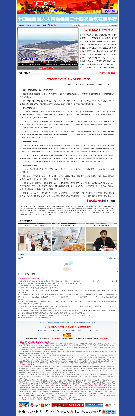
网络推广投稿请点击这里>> (108, 73)
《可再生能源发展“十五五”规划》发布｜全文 (98, 58)
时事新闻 (27, 73)
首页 (21, 73)
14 (72, 62)
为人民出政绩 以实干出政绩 (99, 30)
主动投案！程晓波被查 (102, 241)
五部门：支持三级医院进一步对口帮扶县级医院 (99, 38)
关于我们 (42, 323)
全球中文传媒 (34, 6)
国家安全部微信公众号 (94, 84)
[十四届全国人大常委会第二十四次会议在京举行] (67, 21)
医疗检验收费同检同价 (68, 241)
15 (75, 62)
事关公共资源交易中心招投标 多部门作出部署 (98, 67)
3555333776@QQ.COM (32, 25)
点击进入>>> (56, 25)
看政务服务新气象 (34, 241)
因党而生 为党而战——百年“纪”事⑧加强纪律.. (32, 64)
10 (61, 62)
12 (67, 62)
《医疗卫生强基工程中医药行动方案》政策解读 (99, 54)
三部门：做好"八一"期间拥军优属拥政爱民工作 (99, 61)
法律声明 (56, 323)
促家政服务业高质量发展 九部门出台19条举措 (98, 64)
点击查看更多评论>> (112, 258)
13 (70, 62)
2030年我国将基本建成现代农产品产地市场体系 (99, 35)
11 (64, 62)
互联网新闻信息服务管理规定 (50, 285)
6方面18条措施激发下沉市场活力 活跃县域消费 (98, 48)
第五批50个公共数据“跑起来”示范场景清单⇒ (98, 41)
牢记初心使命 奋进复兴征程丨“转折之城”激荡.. (62, 64)
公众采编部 (49, 323)
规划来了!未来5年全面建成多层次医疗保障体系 (99, 45)
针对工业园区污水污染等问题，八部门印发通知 (99, 51)
